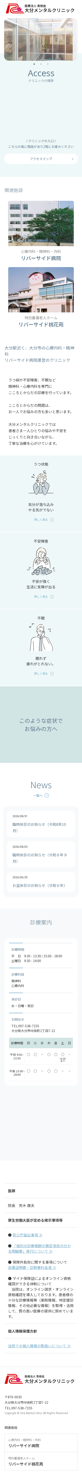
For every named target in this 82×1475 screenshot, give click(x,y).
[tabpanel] (41, 39)
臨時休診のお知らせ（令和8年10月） (39, 824)
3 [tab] (48, 64)
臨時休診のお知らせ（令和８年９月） (40, 854)
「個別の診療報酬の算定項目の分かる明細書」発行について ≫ (39, 1248)
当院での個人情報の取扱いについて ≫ (39, 1345)
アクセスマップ (41, 158)
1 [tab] (34, 64)
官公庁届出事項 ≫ (28, 1235)
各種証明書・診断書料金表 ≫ (32, 1267)
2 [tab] (41, 64)
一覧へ (38, 795)
